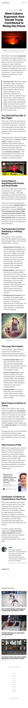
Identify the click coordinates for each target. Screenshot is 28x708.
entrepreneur (22, 56)
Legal (14, 678)
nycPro (14, 686)
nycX (14, 689)
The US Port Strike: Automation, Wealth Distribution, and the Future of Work (13, 657)
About (14, 673)
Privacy (14, 676)
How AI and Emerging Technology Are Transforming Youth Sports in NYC (13, 609)
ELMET (14, 684)
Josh (10, 547)
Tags (14, 680)
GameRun (14, 691)
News (20, 10)
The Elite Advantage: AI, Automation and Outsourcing (12, 633)
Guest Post (14, 682)
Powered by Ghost (14, 698)
